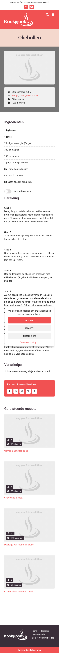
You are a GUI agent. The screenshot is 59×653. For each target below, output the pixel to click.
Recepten (45, 631)
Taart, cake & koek (29, 95)
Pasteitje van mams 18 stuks (19, 544)
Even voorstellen (39, 634)
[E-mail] (29, 391)
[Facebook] (10, 391)
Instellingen (30, 336)
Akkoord (29, 320)
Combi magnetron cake (16, 451)
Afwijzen (29, 328)
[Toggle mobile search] (47, 14)
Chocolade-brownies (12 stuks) (20, 591)
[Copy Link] (35, 391)
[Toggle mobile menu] (53, 14)
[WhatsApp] (16, 391)
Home (34, 631)
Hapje (15, 95)
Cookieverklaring (28, 342)
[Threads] (22, 391)
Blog (34, 638)
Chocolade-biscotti (13, 497)
